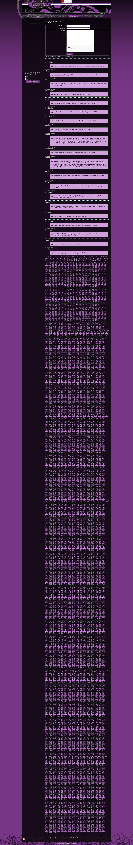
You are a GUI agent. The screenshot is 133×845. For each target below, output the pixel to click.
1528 (54, 367)
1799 (50, 390)
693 (62, 301)
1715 (96, 382)
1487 (81, 363)
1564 (69, 369)
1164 (80, 335)
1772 (69, 387)
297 (74, 274)
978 (77, 320)
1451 (65, 360)
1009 (54, 323)
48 (91, 258)
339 (80, 277)
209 (49, 269)
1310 (77, 348)
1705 (58, 382)
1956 (100, 402)
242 (89, 270)
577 (74, 293)
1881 (58, 397)
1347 (96, 350)
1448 (54, 360)
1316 (100, 348)
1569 (88, 369)
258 (77, 271)
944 (96, 318)
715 (68, 303)
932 (59, 318)
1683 (96, 379)
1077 (69, 329)
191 (56, 267)
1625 (58, 375)
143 (93, 263)
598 (77, 295)
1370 (62, 353)
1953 (88, 402)
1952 (84, 402)
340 (83, 277)
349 (49, 278)
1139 (50, 334)
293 (62, 274)
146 (102, 263)
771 (56, 307)
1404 (69, 356)
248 (46, 271)
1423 (81, 357)
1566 (77, 369)
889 (49, 315)
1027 (62, 324)
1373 (73, 353)
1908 (100, 398)
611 (56, 296)
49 (93, 258)
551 (56, 292)
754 (65, 305)
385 (99, 280)
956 (71, 319)
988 (46, 322)
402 (89, 281)
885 (99, 314)
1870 (77, 395)
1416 (54, 357)
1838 (77, 393)
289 (49, 274)
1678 (77, 379)
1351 (50, 352)
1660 (69, 378)
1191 (54, 338)
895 (68, 315)
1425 (88, 357)
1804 (69, 390)
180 (83, 266)
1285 (103, 345)
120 (85, 262)
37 (65, 258)
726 (102, 303)
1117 (94, 331)
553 (62, 292)
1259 (65, 344)
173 (62, 266)
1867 (65, 395)
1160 (65, 335)
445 (99, 284)
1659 (65, 378)
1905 (88, 398)
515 (68, 289)
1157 (54, 335)
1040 (50, 326)
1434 (62, 358)
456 (71, 285)
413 (62, 282)
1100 (96, 330)
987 (105, 320)
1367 (50, 353)
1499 (65, 364)
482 (89, 286)
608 (46, 296)
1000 (83, 322)
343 (93, 277)
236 (71, 270)
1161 (69, 335)
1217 (88, 339)
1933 (73, 401)
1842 (92, 393)
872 (59, 314)
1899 (65, 398)
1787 (65, 388)
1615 (81, 373)
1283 (96, 345)
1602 (92, 372)
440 (83, 284)
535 (68, 290)
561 (86, 292)
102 (93, 261)
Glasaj (29, 81)
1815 (50, 391)
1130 (80, 333)
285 (99, 273)
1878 (46, 397)
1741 (73, 384)
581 (86, 293)
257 (74, 271)
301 (86, 274)
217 (74, 269)
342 (89, 277)
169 (49, 266)
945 (99, 318)
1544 (54, 368)
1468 (69, 361)
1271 (50, 345)
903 (93, 315)
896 (71, 315)
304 (96, 274)
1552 (84, 368)
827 (105, 310)
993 (62, 322)
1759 (81, 386)
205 (99, 267)
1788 (69, 388)
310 (53, 275)
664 (96, 299)
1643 (65, 376)
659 (80, 299)
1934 (77, 401)
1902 (77, 398)
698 (77, 301)
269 (49, 273)
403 (93, 281)
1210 (62, 339)
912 (59, 316)
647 (105, 297)
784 (96, 307)
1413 (103, 356)
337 (74, 277)
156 (71, 265)
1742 (77, 384)
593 (62, 295)
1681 (88, 379)
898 (77, 315)
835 (68, 311)
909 (49, 316)
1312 (84, 348)
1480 (54, 363)
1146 (76, 334)
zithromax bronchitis (78, 165)
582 (89, 293)
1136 (102, 333)
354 (65, 278)
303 (93, 274)
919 (80, 316)
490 (53, 288)
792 (59, 308)
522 (89, 289)
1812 (100, 390)
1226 (62, 341)
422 (89, 282)
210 (53, 269)
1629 (73, 375)
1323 (65, 349)
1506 (92, 364)
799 (80, 308)
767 (105, 305)
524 (96, 289)
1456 (84, 360)
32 (53, 258)
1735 (50, 384)
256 (71, 271)
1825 (88, 391)
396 (71, 281)
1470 (77, 361)
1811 (96, 390)
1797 (103, 388)
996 (71, 322)
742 (89, 304)
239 (80, 270)
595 (68, 295)
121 (88, 262)
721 (86, 303)
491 (56, 288)
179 (80, 266)
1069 (100, 327)
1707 (65, 382)
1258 (62, 344)
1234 (92, 341)
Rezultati (36, 81)
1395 (96, 354)
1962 (62, 403)
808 (46, 310)
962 (89, 319)
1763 (96, 386)
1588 (100, 371)
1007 (46, 323)
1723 (65, 383)
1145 (72, 334)
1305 (58, 348)
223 (92, 269)
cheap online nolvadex (71, 235)
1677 (73, 379)
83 (46, 261)
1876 (100, 395)
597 (74, 295)
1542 (46, 368)
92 (67, 261)
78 (98, 259)
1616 (84, 373)
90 (62, 261)
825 (99, 310)
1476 (100, 361)
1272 (54, 345)
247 (105, 270)
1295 (81, 346)
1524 (100, 365)
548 (46, 292)
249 (49, 271)
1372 (69, 353)
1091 (62, 330)
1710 (77, 382)
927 (105, 316)
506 (102, 288)
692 (59, 301)
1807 (81, 390)
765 (99, 305)
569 (49, 293)
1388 (69, 354)
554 (65, 292)
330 (53, 277)
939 (80, 318)
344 (96, 277)
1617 (88, 373)
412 (59, 282)
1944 (54, 402)
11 (66, 256)
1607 (50, 373)
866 (102, 312)
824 (96, 310)
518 (77, 289)
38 (67, 258)
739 (80, 304)
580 (83, 293)
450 (53, 285)
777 (74, 307)
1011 (62, 323)
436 (71, 284)
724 (96, 303)
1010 (58, 323)
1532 (69, 367)
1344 (84, 350)
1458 (92, 360)
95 (74, 261)
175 (68, 266)
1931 (65, 401)
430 (53, 284)
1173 (50, 337)
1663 (81, 378)
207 (105, 267)
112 (62, 262)
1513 (58, 365)
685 (99, 300)
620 (83, 296)
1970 (92, 403)
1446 (46, 360)
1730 (92, 383)
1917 (73, 399)
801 (86, 308)
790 (53, 308)
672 (59, 300)
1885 (73, 397)
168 (46, 266)
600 (83, 295)
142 (89, 263)
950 (53, 319)
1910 (46, 399)
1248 (84, 342)
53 (102, 258)
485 (99, 286)
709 (49, 303)
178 (77, 266)
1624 (54, 375)
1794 (92, 388)
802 (89, 308)
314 (65, 275)
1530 (62, 367)
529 (49, 290)
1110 (69, 331)
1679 (81, 379)
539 (80, 290)
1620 (100, 373)
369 (49, 280)
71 (81, 259)
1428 (100, 357)
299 (80, 274)
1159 (61, 335)
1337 (58, 350)
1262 (77, 344)
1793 (88, 388)
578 (77, 293)
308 (46, 275)
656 (71, 299)
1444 (100, 358)
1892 (100, 397)
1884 (69, 397)
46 (86, 258)
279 (80, 273)
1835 (65, 393)
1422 (77, 357)
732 (59, 304)
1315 (96, 348)
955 (68, 319)
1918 (77, 399)
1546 (62, 368)
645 (99, 297)
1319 (50, 349)
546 (102, 290)
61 (58, 259)
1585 (88, 371)
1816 (54, 391)
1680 (84, 379)
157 (74, 265)
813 (62, 310)
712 (59, 303)
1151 (95, 334)
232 (59, 270)
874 (65, 314)
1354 (62, 352)
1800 (54, 390)
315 (68, 275)
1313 (88, 348)
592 (59, 295)
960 (83, 319)
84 (48, 261)
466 (102, 285)
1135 (98, 333)
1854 (77, 394)
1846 (46, 394)
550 (53, 292)
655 (68, 299)
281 (86, 273)
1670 (46, 379)
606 (102, 295)
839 (80, 311)
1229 (73, 341)
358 (77, 278)
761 (86, 305)
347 (105, 277)
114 (67, 262)
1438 (77, 358)
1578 (62, 371)
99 (84, 261)
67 (72, 259)
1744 (84, 384)
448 (46, 285)
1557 (103, 368)
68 (74, 259)
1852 (69, 394)
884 (96, 314)
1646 (77, 376)
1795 (96, 388)
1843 (96, 393)
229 (49, 270)
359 (80, 278)
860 (83, 312)
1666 (92, 378)
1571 (96, 369)
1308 (69, 348)
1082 (88, 329)
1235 (96, 341)
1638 (46, 376)
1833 (58, 393)
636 (71, 297)
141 (86, 263)
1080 (81, 329)
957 (74, 319)
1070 (103, 327)
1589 (103, 371)
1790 (77, 388)
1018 (88, 323)
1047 (77, 326)
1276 (69, 345)
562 (89, 292)
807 (105, 308)
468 (46, 286)
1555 (96, 368)
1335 (50, 350)
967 (105, 319)
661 (86, 299)
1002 (91, 322)
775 (68, 307)
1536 (84, 367)
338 (77, 277)
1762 (92, 386)
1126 (65, 333)
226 (102, 269)
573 (62, 293)
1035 (92, 324)
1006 (106, 322)
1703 (50, 382)
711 (56, 303)
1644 (69, 376)
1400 (54, 356)
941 (86, 318)
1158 (58, 335)
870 (53, 314)
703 (93, 301)
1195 (69, 338)
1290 (62, 346)
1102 (103, 330)
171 (56, 266)
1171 (106, 335)
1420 (69, 357)
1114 (83, 331)
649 (49, 299)
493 (62, 288)
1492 (100, 363)
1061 (69, 327)
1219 (96, 339)
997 (74, 322)
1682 (92, 379)
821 (86, 310)
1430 (46, 358)
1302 (46, 348)
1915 (65, 399)
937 (74, 318)
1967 (81, 403)
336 (71, 277)
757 (74, 305)
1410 (92, 356)
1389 (73, 354)
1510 (46, 365)
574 (65, 293)
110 (56, 262)
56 (46, 259)
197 (74, 267)
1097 (84, 330)
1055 (46, 327)
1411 (96, 356)
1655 (50, 378)
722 (89, 303)
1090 (58, 330)
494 (65, 288)
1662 (77, 378)
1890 (92, 397)
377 (74, 280)
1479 (50, 363)
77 (95, 259)
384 (96, 280)
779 (80, 307)
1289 (58, 346)
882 (89, 314)
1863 (50, 395)
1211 (65, 339)
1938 (92, 401)
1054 (103, 326)
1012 (65, 323)
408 (46, 282)
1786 (62, 388)
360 (83, 278)
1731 (96, 383)
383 (93, 280)
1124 (58, 333)
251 (56, 271)
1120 (105, 331)
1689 (58, 380)
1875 (96, 395)
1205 (106, 338)
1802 (62, 390)
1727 (81, 383)
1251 (96, 342)
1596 (69, 372)
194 (65, 267)
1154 (106, 334)
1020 (96, 323)
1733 (103, 383)
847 (105, 311)
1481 (58, 363)
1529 (58, 367)
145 (99, 263)
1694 (77, 380)
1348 (100, 350)
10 (64, 256)
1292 (69, 346)
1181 (80, 337)
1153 (102, 334)
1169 (98, 335)
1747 (96, 384)
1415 (50, 357)
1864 (54, 395)
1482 (62, 363)
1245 (73, 342)
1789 (73, 388)
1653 (103, 376)
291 (56, 274)
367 (105, 278)
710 (53, 303)
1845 (103, 393)
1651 (96, 376)
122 (92, 262)
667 (105, 299)
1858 (92, 394)
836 (71, 311)
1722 (62, 383)
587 (105, 293)
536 (71, 290)
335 (68, 277)
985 (99, 320)
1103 (107, 330)
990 (53, 322)
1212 (69, 339)
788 (46, 308)
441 (86, 284)
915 (68, 316)
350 (53, 278)
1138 (46, 334)
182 (89, 266)
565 (99, 292)
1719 (50, 383)
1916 (69, 399)
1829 (103, 391)
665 (99, 299)
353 (62, 278)
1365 (103, 352)
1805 (73, 390)
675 (68, 300)
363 (93, 278)
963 (93, 319)
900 (83, 315)
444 (96, 284)
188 (46, 267)
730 (53, 304)
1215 (81, 339)
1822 (77, 391)
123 (95, 262)
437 (74, 284)
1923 (96, 399)
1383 (50, 354)
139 (80, 263)
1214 (77, 339)
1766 (46, 387)
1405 (73, 356)
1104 (46, 331)
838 (77, 311)
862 (89, 312)
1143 (65, 334)
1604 (100, 372)
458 (77, 285)
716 (71, 303)
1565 (73, 369)
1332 (100, 349)
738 (77, 304)
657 (74, 299)
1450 (62, 360)
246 (102, 270)
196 (71, 267)
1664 (84, 378)
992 (59, 322)
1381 (103, 353)
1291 (65, 346)
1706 (62, 382)
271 (56, 273)
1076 (65, 329)
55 (107, 258)
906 (102, 315)
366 (102, 278)
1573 (103, 369)
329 (49, 277)
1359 (81, 352)
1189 (46, 338)
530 (53, 290)
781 (86, 307)
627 (105, 296)
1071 (46, 329)
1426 (92, 357)
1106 (54, 331)
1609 (58, 373)
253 (62, 271)
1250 (92, 342)
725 (99, 303)
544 (96, 290)
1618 (92, 373)
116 (73, 262)
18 (82, 256)
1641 (58, 376)
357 (74, 278)
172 (59, 266)
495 (68, 288)
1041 (54, 326)
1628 (69, 375)
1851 (65, 394)
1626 (62, 375)
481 (86, 286)
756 (71, 305)
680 (83, 300)
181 (86, 266)
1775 (81, 387)
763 (93, 305)
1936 (84, 401)
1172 (46, 337)
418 (77, 282)
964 (96, 319)
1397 (103, 354)
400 (83, 281)
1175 (58, 337)
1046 (73, 326)
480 (83, 286)
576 (71, 293)
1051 (92, 326)
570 (53, 293)
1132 (87, 333)
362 (89, 278)
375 (68, 280)
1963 (65, 403)
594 (65, 295)
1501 (73, 364)
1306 (62, 348)
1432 (54, 358)
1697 (88, 380)
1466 (62, 361)
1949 (73, 402)
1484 (69, 363)
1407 (81, 356)
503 (93, 288)
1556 (100, 368)
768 (46, 307)
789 (49, 308)
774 (65, 307)
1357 (73, 352)
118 (79, 262)
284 (96, 273)
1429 (103, 357)
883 (93, 314)
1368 (54, 353)
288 (46, 274)
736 (71, 304)
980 (83, 320)
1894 (46, 398)
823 (92, 310)
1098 (88, 330)
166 (102, 265)
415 (68, 282)
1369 (58, 353)
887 (105, 314)
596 (71, 295)
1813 (103, 390)
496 (71, 288)
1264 (84, 344)
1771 (65, 387)
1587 (96, 371)
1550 (77, 368)
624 (96, 296)
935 (68, 318)
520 (83, 289)
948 (46, 319)
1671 (50, 379)
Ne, (27, 78)
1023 (46, 324)
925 (99, 316)
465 (99, 285)
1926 (46, 401)
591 (56, 295)
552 (59, 292)
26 (101, 256)
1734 (46, 384)
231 (56, 270)
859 (80, 312)
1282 (92, 345)
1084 (96, 329)
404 (96, 281)
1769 (58, 387)
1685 (103, 379)
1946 (62, 402)
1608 (54, 373)
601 (86, 295)
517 (74, 289)
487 (105, 286)
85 (51, 261)
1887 (81, 397)
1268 (100, 344)
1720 (54, 383)
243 (93, 270)
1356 (69, 352)
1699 (96, 380)
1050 (88, 326)
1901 (73, 398)
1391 (81, 354)
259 (80, 271)
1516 (69, 365)
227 (105, 269)
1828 (100, 391)
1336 (54, 350)
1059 (62, 327)
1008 (50, 323)
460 (83, 285)
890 (53, 315)
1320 (54, 349)
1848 (54, 394)
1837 (73, 393)
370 (53, 280)
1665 (88, 378)
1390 (77, 354)
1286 (46, 346)
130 (53, 263)
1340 (69, 350)
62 (60, 259)
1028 (65, 324)
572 (59, 293)
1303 (50, 348)
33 (55, 258)
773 (62, 307)
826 (102, 310)
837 (74, 311)
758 (77, 305)
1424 (84, 357)
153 (62, 265)
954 (65, 319)
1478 (46, 363)
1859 (96, 394)
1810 (92, 390)
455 (68, 285)
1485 (73, 363)
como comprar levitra (60, 175)
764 (96, 305)
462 (89, 285)
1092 (65, 330)
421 (86, 282)
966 (102, 319)
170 (53, 266)
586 (102, 293)
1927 (50, 401)
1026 (58, 324)
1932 (69, 401)
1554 (92, 368)
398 (77, 281)
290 (53, 274)
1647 (81, 376)
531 (56, 290)
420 (83, 282)
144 (96, 263)
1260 (69, 344)
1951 (81, 402)
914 (65, 316)
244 (96, 270)
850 (53, 312)
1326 (77, 349)
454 (65, 285)
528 (46, 290)
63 (62, 259)
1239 (50, 342)
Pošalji (69, 54)
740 (83, 304)
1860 (100, 394)
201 (86, 267)
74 (88, 259)
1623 (50, 375)
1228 (69, 341)
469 (49, 286)
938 (77, 318)
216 (71, 269)
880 (83, 314)
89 (60, 261)
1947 (65, 402)
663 (93, 299)
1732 (100, 383)
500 (83, 288)
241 (86, 270)
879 (80, 314)
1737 (58, 384)
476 (71, 286)
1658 (62, 378)
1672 (54, 379)
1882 (62, 397)
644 (96, 297)
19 (85, 256)
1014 (73, 323)
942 (89, 318)
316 (71, 275)
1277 (73, 345)
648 (46, 299)
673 (62, 300)
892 (59, 315)
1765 (103, 386)
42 (76, 258)
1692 (69, 380)
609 (49, 296)
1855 (81, 394)
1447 (50, 360)
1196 (72, 338)
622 (89, 296)
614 (65, 296)
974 (65, 320)
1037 (100, 324)
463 (93, 285)
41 (74, 258)
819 (80, 310)
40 (72, 258)
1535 (81, 367)
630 (53, 297)
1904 (84, 398)
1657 (58, 378)
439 (80, 284)
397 (74, 281)
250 (53, 271)
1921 (88, 399)
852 (59, 312)
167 (105, 265)
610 (53, 296)
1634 (92, 375)
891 (56, 315)
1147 (80, 334)
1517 (73, 365)
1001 (87, 322)
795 (68, 308)
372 (59, 280)
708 (46, 303)
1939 (96, 401)
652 (59, 299)
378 (77, 280)
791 (56, 308)
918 (77, 316)
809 (49, 310)
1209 (58, 339)
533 (62, 290)
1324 (69, 349)
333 (62, 277)
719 (80, 303)
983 (93, 320)
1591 (50, 372)
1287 (50, 346)
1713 (88, 382)
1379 (96, 353)
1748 (100, 384)
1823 (81, 391)
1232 (84, 341)
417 (74, 282)
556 (71, 292)
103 (96, 261)
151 (56, 265)
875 (68, 314)
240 (83, 270)
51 (98, 258)
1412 (100, 356)
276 (71, 273)
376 (71, 280)
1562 (62, 369)
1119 (101, 331)
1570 (92, 369)
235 (68, 270)
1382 (46, 354)
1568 (84, 369)
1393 (88, 354)
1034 (88, 324)
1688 (54, 380)
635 (68, 297)
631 (56, 297)
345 (99, 277)
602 (89, 295)
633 (62, 297)
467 (105, 285)
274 (65, 273)
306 (102, 274)
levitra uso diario (59, 75)
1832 (54, 393)
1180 (76, 337)
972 (59, 320)
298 (77, 274)
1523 (96, 365)
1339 (65, 350)
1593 (58, 372)
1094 (73, 330)
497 (74, 288)
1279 (81, 345)
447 (105, 284)
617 (74, 296)
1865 (58, 395)
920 (83, 316)
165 (99, 265)
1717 (103, 382)
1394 (92, 354)
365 (99, 278)
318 (77, 275)
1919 (81, 399)
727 (105, 303)
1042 (58, 326)
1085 (100, 329)
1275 (65, 345)
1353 (58, 352)
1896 (54, 398)
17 (80, 256)
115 (70, 262)
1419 (65, 357)
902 (89, 315)
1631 (81, 375)
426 (102, 282)
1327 (81, 349)
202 (89, 267)
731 (56, 304)
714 (65, 303)
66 (69, 259)
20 (87, 256)
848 (46, 312)
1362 (92, 352)
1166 (87, 335)
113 (65, 262)
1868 (69, 395)
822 (89, 310)
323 (92, 275)
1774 (77, 387)
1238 (46, 342)
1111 (72, 331)
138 (77, 263)
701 (86, 301)
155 (68, 265)
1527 (50, 367)
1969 (88, 403)
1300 (100, 346)
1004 (99, 322)
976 (71, 320)
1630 (77, 375)
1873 (88, 395)
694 (65, 301)
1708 (69, 382)
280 (83, 273)
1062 (73, 327)
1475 (96, 361)
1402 (62, 356)
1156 (50, 335)
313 (62, 275)
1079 (77, 329)
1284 (100, 345)
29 (46, 258)
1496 (54, 364)
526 (102, 289)
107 (46, 262)
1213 (73, 339)
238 (77, 270)
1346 (92, 350)
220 (83, 269)
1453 (73, 360)
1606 (46, 373)
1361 (88, 352)
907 (105, 315)
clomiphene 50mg (67, 207)
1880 (54, 397)
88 (58, 261)
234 (65, 270)
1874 (92, 395)
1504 (84, 364)
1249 (88, 342)
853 (62, 312)
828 (46, 311)
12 (68, 256)
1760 (84, 386)
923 (92, 316)
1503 (81, 364)
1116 (90, 331)
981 (86, 320)
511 (56, 289)
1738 (62, 384)
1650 (92, 376)
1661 (73, 378)
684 (96, 300)
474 (65, 286)
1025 (54, 324)
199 (80, 267)
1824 (84, 391)
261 (86, 271)
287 (105, 273)
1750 (46, 386)
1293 (73, 346)
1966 (77, 403)
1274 (62, 345)
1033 (84, 324)
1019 (92, 323)
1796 (100, 388)
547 (105, 290)
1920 (84, 399)
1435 (65, 358)
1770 (62, 387)
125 (101, 262)
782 (89, 307)
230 (53, 270)
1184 (91, 337)
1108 (61, 331)
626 (102, 296)
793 (62, 308)
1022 (103, 323)
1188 (106, 337)
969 (49, 320)
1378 (92, 353)
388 (46, 281)
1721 (58, 383)
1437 (73, 358)
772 (59, 307)
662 (89, 299)
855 (68, 312)
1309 (73, 348)
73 (86, 259)
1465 (58, 361)
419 (80, 282)
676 (71, 300)
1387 (65, 354)
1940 (100, 401)
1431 (50, 358)
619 (80, 296)
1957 (103, 402)
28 (106, 256)
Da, (27, 76)
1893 (103, 397)
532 (59, 290)
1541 (103, 367)
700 (83, 301)
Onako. (28, 79)
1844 (100, 393)
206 (102, 267)
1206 (46, 339)
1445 (103, 358)
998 (77, 322)
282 (89, 273)
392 (59, 281)
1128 (72, 333)
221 (86, 269)
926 (102, 316)
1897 (58, 398)
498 (77, 288)
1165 (84, 335)
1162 (72, 335)
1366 (46, 353)
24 (96, 256)
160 (83, 265)
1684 (100, 379)
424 (96, 282)
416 (71, 282)
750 (53, 305)
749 (49, 305)
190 (53, 267)
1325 (73, 349)
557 (74, 292)
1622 (46, 375)
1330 (92, 349)
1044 (65, 326)
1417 (58, 357)
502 (89, 288)
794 (65, 308)
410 (53, 282)
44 (81, 258)
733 (62, 304)
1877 (103, 395)
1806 (77, 390)
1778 (92, 387)
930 (53, 318)
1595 (65, 372)
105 (102, 261)
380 (83, 280)
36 (62, 258)
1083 (92, 329)
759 (80, 305)
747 (105, 304)
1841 (88, 393)
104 (99, 261)
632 (59, 297)
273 (62, 273)
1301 (103, 346)
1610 (62, 373)
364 (96, 278)
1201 (91, 338)
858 (77, 312)
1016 (81, 323)
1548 (69, 368)
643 (93, 297)
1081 (84, 329)
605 (99, 295)
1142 (61, 334)
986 (102, 320)
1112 (76, 331)
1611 (65, 373)
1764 (100, 386)
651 (56, 299)
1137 (106, 333)
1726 (77, 383)
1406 (77, 356)
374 (65, 280)
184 (96, 266)
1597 (73, 372)
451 (56, 285)
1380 (100, 353)
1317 (103, 348)
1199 (84, 338)
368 (46, 280)
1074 (58, 329)
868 (46, 314)
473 (62, 286)
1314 (92, 348)
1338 (62, 350)
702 (89, 301)
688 (46, 301)
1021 (100, 323)
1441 (88, 358)
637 (74, 297)
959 (80, 319)
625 (99, 296)
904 (96, 315)
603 (93, 295)
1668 (100, 378)
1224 (54, 341)
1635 (96, 375)
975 (68, 320)
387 (105, 280)
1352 (54, 352)
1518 (77, 365)
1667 (96, 378)
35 (60, 258)
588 (46, 295)
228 (46, 270)
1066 (88, 327)
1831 (50, 393)
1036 (96, 324)
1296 (84, 346)
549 (49, 292)
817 (74, 310)
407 (105, 281)
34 (58, 258)
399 (80, 281)
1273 (58, 345)
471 (56, 286)
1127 (69, 333)
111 (59, 262)
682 (89, 300)
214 (65, 269)
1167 (91, 335)
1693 (73, 380)
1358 (77, 352)
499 (80, 288)
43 (79, 258)
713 (62, 303)
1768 (54, 387)
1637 (103, 375)
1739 (65, 384)
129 (49, 263)
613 (62, 296)
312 (59, 275)
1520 (84, 365)
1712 (84, 382)
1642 (62, 376)
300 (83, 274)
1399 (50, 356)
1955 (96, 402)
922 (89, 316)
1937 (88, 401)
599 (80, 295)
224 (96, 269)
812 (59, 310)
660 (83, 299)
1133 (91, 333)
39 (69, 258)
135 (68, 263)
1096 (81, 330)
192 (59, 267)
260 (83, 271)
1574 (46, 371)
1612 (69, 373)
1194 (65, 338)
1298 (92, 346)
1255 (50, 344)
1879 (50, 397)
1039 (46, 326)
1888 (84, 397)
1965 (73, 403)
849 (49, 312)
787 (105, 307)
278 (77, 273)
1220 (100, 339)
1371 (65, 353)
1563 (65, 369)
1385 (58, 354)
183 (93, 266)
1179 (72, 337)
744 (96, 304)
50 (95, 258)
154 (65, 265)
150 (53, 265)
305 (99, 274)
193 (62, 267)
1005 (102, 322)
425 (99, 282)
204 (96, 267)
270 (53, 273)
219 (80, 269)
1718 (46, 383)
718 (77, 303)
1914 (62, 399)
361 (86, 278)
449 (49, 285)
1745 (88, 384)
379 (80, 280)
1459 (96, 360)
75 (91, 259)
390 (53, 281)
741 (86, 304)
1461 (103, 360)
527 (105, 289)
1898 (62, 398)
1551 (81, 368)
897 (74, 315)
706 (102, 301)
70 (79, 259)
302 (89, 274)
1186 (98, 337)
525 (99, 289)
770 (53, 307)
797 (74, 308)
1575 (50, 371)
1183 (87, 337)
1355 (65, 352)
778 (77, 307)
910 (53, 316)
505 (99, 288)
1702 (46, 382)
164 (96, 265)
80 (102, 259)
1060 (65, 327)
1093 (69, 330)
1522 (92, 365)
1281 (88, 345)
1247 (81, 342)
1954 (92, 402)
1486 (77, 363)
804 (96, 308)
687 (105, 300)
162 (89, 265)
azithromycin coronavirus (69, 129)
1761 (88, 386)
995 (68, 322)
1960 (54, 403)
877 (74, 314)
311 (56, 275)
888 (46, 315)
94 (72, 261)
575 (68, 293)
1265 (88, 344)
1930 (62, 401)
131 (56, 263)
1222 (46, 341)
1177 (65, 337)
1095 (77, 330)
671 (56, 300)
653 (62, 299)
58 (51, 259)
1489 (88, 363)
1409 (88, 356)
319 (80, 275)
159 (80, 265)
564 (96, 292)
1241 (58, 342)
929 (49, 318)
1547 (65, 368)
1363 (96, 352)
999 (80, 322)
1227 (65, 341)
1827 (96, 391)
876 (71, 314)
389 (49, 281)
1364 (100, 352)
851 (56, 312)
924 (96, 316)
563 (93, 292)
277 (74, 273)
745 (99, 304)
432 (59, 284)
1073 (54, 329)
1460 (100, 360)
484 (96, 286)
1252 (100, 342)
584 (96, 293)
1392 (84, 354)
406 (102, 281)
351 (56, 278)
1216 (84, 339)
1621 (103, 373)
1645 (73, 376)
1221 (103, 339)
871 (56, 314)
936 (71, 318)
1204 (102, 338)
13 (70, 256)
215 (68, 269)
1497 (58, 364)
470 (53, 286)
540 (83, 290)
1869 (73, 395)
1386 (62, 354)
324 (96, 275)
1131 (84, 333)
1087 (46, 330)
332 (59, 277)
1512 (54, 365)
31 (51, 258)
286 (102, 273)
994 (65, 322)
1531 (65, 367)
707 (105, 301)
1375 (81, 353)
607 (105, 295)
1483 (65, 363)
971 (56, 320)
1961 (58, 403)
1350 (46, 352)
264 (96, 271)
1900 (69, 398)
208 (46, 269)
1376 (84, 353)
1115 (87, 331)
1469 (73, 361)
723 (92, 303)
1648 (84, 376)
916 (71, 316)
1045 (69, 326)
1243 (65, 342)
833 (62, 311)
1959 (50, 403)
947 (105, 318)
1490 (92, 363)
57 (48, 259)
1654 (46, 378)
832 (59, 311)
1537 (88, 367)
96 (76, 261)
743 (93, 304)
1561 (58, 369)
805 (99, 308)
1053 (100, 326)
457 (74, 285)
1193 (61, 338)
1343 (81, 350)
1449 (58, 360)
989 (49, 322)
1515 (65, 365)
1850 (62, 394)
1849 (58, 394)
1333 (103, 349)
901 (86, 315)
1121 (46, 333)
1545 (58, 368)
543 (93, 290)
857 (74, 312)
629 (49, 297)
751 (56, 305)
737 (74, 304)
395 (68, 281)
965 (99, 319)
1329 (88, 349)
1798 (46, 390)
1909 (103, 398)
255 (68, 271)
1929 (58, 401)
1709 (73, 382)
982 (89, 320)
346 (102, 277)
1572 (100, 369)
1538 (92, 367)
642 (89, 297)
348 (46, 278)
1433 (58, 358)
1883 (65, 397)
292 (59, 274)
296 (71, 274)
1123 (54, 333)
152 (59, 265)
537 (74, 290)
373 (62, 280)
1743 (81, 384)
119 (82, 262)
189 (49, 267)
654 (65, 299)
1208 (54, 339)
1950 (77, 402)
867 (105, 312)
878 (77, 314)
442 (89, 284)
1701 (103, 380)
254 (65, 271)
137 (74, 263)
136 (71, 263)
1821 (73, 391)
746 (102, 304)
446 (102, 284)
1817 (58, 391)
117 (76, 262)
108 (49, 262)
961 (86, 319)
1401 (58, 356)
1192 (58, 338)
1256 (54, 344)
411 (56, 282)
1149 (87, 334)
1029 (69, 324)
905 (99, 315)
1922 (92, 399)
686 (102, 300)
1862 (46, 395)
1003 (95, 322)
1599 (81, 372)
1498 (62, 364)
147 (105, 263)
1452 (69, 360)
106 (105, 261)
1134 (95, 333)
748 (46, 305)
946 (102, 318)
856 (71, 312)
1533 (73, 367)
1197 (76, 338)
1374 (77, 353)
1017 (84, 323)
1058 (58, 327)
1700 (100, 380)
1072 (50, 329)
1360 (84, 352)
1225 (58, 341)
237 (74, 270)
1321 (58, 349)
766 (102, 305)
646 (102, 297)
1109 (65, 331)
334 (65, 277)
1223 (50, 341)
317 (74, 275)
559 (80, 292)
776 (71, 307)
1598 (77, 372)
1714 (92, 382)
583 (93, 293)
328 (46, 277)
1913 (58, 399)
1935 (81, 401)
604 (96, 295)
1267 (96, 344)
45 (84, 258)
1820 (69, 391)
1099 (92, 330)
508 (46, 289)
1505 (88, 364)
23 (94, 256)
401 (86, 281)
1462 (46, 361)
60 (55, 259)
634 (65, 297)
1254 (46, 344)
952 (59, 319)
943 (93, 318)
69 (76, 259)
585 (99, 293)
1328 (84, 349)
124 (98, 262)
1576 (54, 371)
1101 (100, 330)
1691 (65, 380)
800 (83, 308)
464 (96, 285)
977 (74, 320)
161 (86, 265)
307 (105, 274)
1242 (62, 342)
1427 (96, 357)
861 (86, 312)
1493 (103, 363)
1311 (81, 348)
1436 (69, 358)
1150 (91, 334)
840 (83, 311)
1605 (103, 372)
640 (83, 297)
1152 (98, 334)
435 (68, 284)
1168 (95, 335)
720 (83, 303)
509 (49, 289)
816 (71, 310)
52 (100, 258)
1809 (88, 390)
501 (86, 288)
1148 (84, 334)
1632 (84, 375)
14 (73, 256)
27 (103, 256)
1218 (92, 339)
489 (49, 288)
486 (102, 286)
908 (46, 316)
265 (99, 271)
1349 (103, 350)
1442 (92, 358)
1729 (88, 383)
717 (74, 303)
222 (89, 269)
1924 (100, 399)
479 (80, 286)
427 (105, 282)
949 (49, 319)
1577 (58, 371)
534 (65, 290)
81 (105, 259)
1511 (50, 365)
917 (74, 316)
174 (65, 266)
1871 (81, 395)
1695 (81, 380)
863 (93, 312)
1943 (50, 402)
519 (80, 289)
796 (71, 308)
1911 (50, 399)
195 (68, 267)
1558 (46, 369)
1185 (95, 337)
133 (62, 263)
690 (53, 301)
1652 (100, 376)
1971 (96, 403)
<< (46, 256)
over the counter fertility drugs (73, 141)
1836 (69, 393)
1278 (77, 345)
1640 (54, 376)
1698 (92, 380)
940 (83, 318)
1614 (77, 373)
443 (93, 284)
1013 (69, 323)
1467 (65, 361)
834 (65, 311)
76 (93, 259)
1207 (50, 339)
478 (77, 286)
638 (77, 297)
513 (62, 289)
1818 (62, 391)
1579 (65, 371)
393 (62, 281)
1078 (73, 329)
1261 (73, 344)
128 (46, 263)
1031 (77, 324)
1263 (81, 344)
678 (77, 300)
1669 (103, 378)
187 (105, 266)
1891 (96, 397)
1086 (103, 329)
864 (96, 312)
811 (56, 310)
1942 (46, 402)
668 (46, 300)
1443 (96, 358)
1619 (96, 373)
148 (46, 265)
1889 (88, 397)
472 (59, 286)
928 (46, 318)
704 (96, 301)
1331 (96, 349)
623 (92, 296)
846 (102, 311)
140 (83, 263)
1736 (54, 384)
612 (59, 296)
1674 (62, 379)
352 (59, 278)
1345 (88, 350)
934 (65, 318)
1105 (50, 331)
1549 (73, 368)
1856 (84, 394)
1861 (103, 394)
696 (71, 301)
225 (99, 269)
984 (96, 320)
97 (79, 261)
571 (56, 293)
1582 (77, 371)
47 (88, 258)
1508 (100, 364)
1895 (50, 398)
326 (102, 275)
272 (59, 273)
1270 (46, 345)
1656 (54, 378)
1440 (84, 358)
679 (80, 300)
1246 (77, 342)
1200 (87, 338)
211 (56, 269)
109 (53, 262)
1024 (50, 324)
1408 (84, 356)
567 (105, 292)
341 (86, 277)
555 (68, 292)
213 (62, 269)
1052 (96, 326)
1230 (77, 341)
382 (89, 280)
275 (68, 273)
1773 (73, 387)
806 (102, 308)
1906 (92, 398)
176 (71, 266)
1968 (84, 403)
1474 (92, 361)
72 (84, 259)
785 (99, 307)
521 (86, 289)
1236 (100, 341)
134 (65, 263)
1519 (81, 365)
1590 (46, 372)
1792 (84, 388)
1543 (50, 368)
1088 (50, 330)
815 (68, 310)
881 (86, 314)
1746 (92, 384)
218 (77, 269)
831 (56, 311)
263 (93, 271)
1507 (96, 364)
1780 (100, 387)
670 (53, 300)
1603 (96, 372)
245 (99, 270)
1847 (50, 394)
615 (68, 296)
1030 (73, 324)
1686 (46, 380)
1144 (69, 334)
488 (46, 288)
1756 (69, 386)
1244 (69, 342)
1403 (65, 356)
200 (83, 267)
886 (102, 314)
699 (80, 301)
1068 (96, 327)
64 (65, 259)
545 (99, 290)
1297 (88, 346)
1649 (88, 376)
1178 (69, 337)
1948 (69, 402)
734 (65, 304)
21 (89, 256)
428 (46, 284)
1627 (65, 375)
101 (89, 261)
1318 (46, 349)
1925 (103, 399)
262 (89, 271)
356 (71, 278)
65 (67, 259)
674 (65, 300)
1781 (103, 387)
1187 (102, 337)
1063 (77, 327)
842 (89, 311)
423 (92, 282)
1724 (69, 383)
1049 (84, 326)
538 (77, 290)
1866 (62, 395)
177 (74, 266)
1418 (62, 357)
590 (53, 295)
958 (77, 319)
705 (99, 301)
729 (49, 304)
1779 (96, 387)
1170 (102, 335)
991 (56, 322)
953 (62, 319)
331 (56, 277)
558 (77, 292)
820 (83, 310)
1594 (62, 372)
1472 (84, 361)
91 (65, 261)
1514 (62, 365)
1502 (77, 364)
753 (62, 305)
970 (53, 320)
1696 (84, 380)
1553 (88, 368)
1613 (73, 373)
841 (86, 311)
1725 (73, 383)
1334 (46, 350)
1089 (54, 330)
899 (80, 315)
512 (59, 289)
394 (65, 281)
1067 (92, 327)
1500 (69, 364)
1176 (61, 337)
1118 (98, 331)
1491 (96, 363)
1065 (84, 327)
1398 (46, 356)
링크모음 (59, 85)
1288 (54, 346)
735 (68, 304)
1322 (62, 349)
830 (53, 311)
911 (56, 316)
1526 (46, 367)
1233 (88, 341)
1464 (54, 361)
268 (46, 273)
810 (53, 310)
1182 (84, 337)
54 (105, 258)
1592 (54, 372)
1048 (81, 326)
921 (86, 316)
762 (89, 305)
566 (102, 292)
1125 (61, 333)
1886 (77, 397)
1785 (58, 388)
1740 (69, 384)
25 (99, 256)
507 (105, 288)
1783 (50, 388)
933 (62, 318)
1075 (62, 329)
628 (46, 297)
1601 (88, 372)
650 (53, 299)
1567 (81, 369)
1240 (54, 342)
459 (80, 285)
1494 (46, 364)
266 (102, 271)
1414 (46, 357)
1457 (88, 360)
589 (49, 295)
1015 (77, 323)
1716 (100, 382)
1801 (58, 390)
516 (71, 289)
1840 (84, 393)
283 (93, 273)
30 (48, 258)
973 (62, 320)
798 (77, 308)
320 (83, 275)
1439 (81, 358)
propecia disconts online (66, 197)
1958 (46, 403)
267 (105, 271)
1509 (103, 364)
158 (77, 265)
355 (68, 278)
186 (102, 266)
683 (93, 300)
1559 (50, 369)
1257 (58, 344)
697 (74, 301)
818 (77, 310)
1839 (81, 393)
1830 (46, 393)
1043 (62, 326)
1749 (103, 384)
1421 (73, 357)
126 (104, 262)
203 (93, 267)
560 (83, 292)
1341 (73, 350)
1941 (103, 401)
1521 (88, 365)
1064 (81, 327)
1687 (50, 380)
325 (99, 275)
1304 (54, 348)
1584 (84, 371)
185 (99, 266)
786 (102, 307)
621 (86, 296)
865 (99, 312)
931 (56, 318)
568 (46, 293)
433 (62, 284)
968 (46, 320)
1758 (77, 386)
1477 (103, 361)
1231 (81, 341)
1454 (77, 360)
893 (62, 315)
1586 (92, 371)
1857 (88, 394)
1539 (96, 367)
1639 (50, 376)
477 (74, 286)
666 (102, 299)
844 (96, 311)
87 (55, 261)
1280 (84, 345)
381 (86, 280)
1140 (54, 334)
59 (53, 259)
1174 (54, 337)
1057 (54, 327)
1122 (50, 333)
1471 (81, 361)
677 (74, 300)
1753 (58, 386)
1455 (81, 360)
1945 (58, 402)
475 (68, 286)
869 (49, 314)
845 (99, 311)
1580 (69, 371)
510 (53, 289)
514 (65, 289)
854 (65, 312)
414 (65, 282)
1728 (84, 383)
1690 (62, 380)
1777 (88, 387)
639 (80, 297)
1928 (54, 401)
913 (62, 316)
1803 (65, 390)
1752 (54, 386)
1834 (62, 393)
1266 (92, 344)
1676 (69, 379)
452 (59, 285)
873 (62, 314)
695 (68, 301)
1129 (76, 333)
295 (68, 274)
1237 (103, 341)
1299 (96, 346)
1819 (65, 391)
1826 (92, 391)
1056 (50, 327)
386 (102, 280)
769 (49, 307)
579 (80, 293)
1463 (50, 361)
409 (49, 282)
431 (56, 284)
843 (93, 311)
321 (86, 275)
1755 (65, 386)
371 (56, 280)
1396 (100, 354)
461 (86, 285)
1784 (54, 388)
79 (100, 259)
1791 (81, 388)
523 (92, 289)
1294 (77, 346)
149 (49, 265)
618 (77, 296)
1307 (65, 348)
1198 (80, 338)
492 (59, 288)
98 (81, 261)
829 (49, 311)
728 (46, 304)
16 (78, 256)
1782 (46, 388)
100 (86, 261)
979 (80, 320)
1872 (84, 395)
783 (93, 307)
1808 (84, 390)
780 (83, 307)
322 (89, 275)
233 (62, 270)
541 (86, 290)
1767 (50, 387)
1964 (69, 403)
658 (77, 299)
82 (107, 259)
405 (99, 281)
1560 (54, 369)
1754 (62, 386)
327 (105, 275)
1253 (103, 342)
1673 (58, 379)
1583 (81, 371)
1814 (46, 391)
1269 (103, 344)
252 (59, 271)
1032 (81, 324)
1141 (58, 334)
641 (86, 297)
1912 (54, 399)
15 (75, 256)
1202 (95, 338)
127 (107, 262)
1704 (54, 382)
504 (96, 288)
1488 (84, 363)
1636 (100, 375)
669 (49, 300)
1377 (88, 353)
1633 (88, 375)
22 (92, 256)
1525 (103, 365)
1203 (99, 338)
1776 (84, 387)
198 (77, 267)
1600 (84, 372)
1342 (77, 350)
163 (93, 265)
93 (69, 261)
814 (65, 310)
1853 (73, 394)
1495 (50, 364)
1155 (46, 335)
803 (93, 308)
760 (83, 305)
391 (56, 281)
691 (56, 301)
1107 (58, 331)
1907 (96, 398)
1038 (103, 324)
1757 (73, 386)
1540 (100, 367)
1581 (73, 371)
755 (68, 305)
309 (49, 275)
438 (77, 284)
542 (89, 290)
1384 (54, 354)
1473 (88, 361)
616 (71, 296)
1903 (81, 398)
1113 (79, 331)
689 (49, 301)
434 (65, 284)
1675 (65, 379)
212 (59, 269)
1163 (76, 335)
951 (56, 319)
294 (65, 274)
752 (59, 305)
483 (93, 286)
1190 (50, 338)
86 (53, 261)
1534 (77, 367)
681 (86, 300)
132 (59, 263)
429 (49, 284)
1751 (50, 386)
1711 (81, 382)
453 (62, 285)
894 (65, 315)
